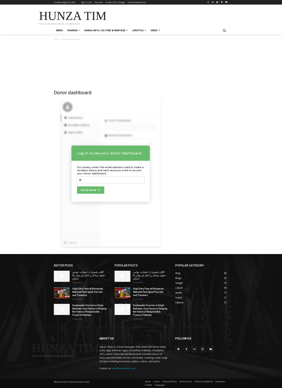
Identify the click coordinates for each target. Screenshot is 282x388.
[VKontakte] (210, 349)
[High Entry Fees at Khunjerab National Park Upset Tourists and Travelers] (62, 292)
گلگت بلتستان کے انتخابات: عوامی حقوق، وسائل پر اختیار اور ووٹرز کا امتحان (88, 275)
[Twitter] (217, 2)
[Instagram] (213, 2)
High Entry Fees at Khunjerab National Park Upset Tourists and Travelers (87, 291)
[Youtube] (226, 2)
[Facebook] (208, 2)
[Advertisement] (165, 16)
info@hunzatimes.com (124, 368)
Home (57, 39)
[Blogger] (178, 349)
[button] (224, 30)
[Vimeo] (222, 2)
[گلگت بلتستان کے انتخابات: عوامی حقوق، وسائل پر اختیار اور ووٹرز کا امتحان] (62, 276)
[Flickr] (194, 349)
